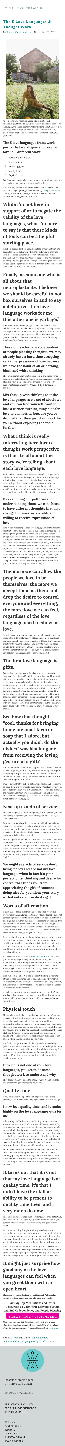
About (11, 1433)
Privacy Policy (19, 1404)
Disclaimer (15, 1411)
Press (10, 1421)
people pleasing (29, 1341)
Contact (13, 1425)
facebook (14, 1441)
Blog (16, 1337)
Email (10, 1429)
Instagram (15, 1437)
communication (11, 1341)
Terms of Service (21, 1408)
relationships (47, 1341)
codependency (39, 1337)
